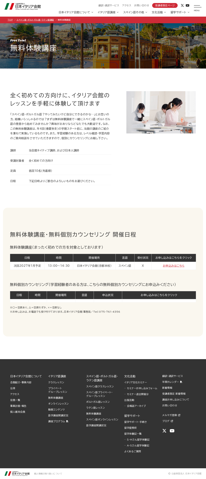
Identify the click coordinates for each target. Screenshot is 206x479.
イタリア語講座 (107, 12)
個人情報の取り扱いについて (48, 474)
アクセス (126, 5)
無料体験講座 (55, 398)
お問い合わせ (141, 5)
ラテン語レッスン (95, 408)
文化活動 (157, 12)
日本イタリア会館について (74, 12)
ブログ (166, 421)
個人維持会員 (17, 412)
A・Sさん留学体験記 (138, 445)
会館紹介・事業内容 (20, 382)
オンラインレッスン (58, 403)
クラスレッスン (56, 382)
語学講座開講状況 (58, 415)
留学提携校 (130, 428)
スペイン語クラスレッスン (100, 386)
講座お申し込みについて (175, 399)
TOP (10, 20)
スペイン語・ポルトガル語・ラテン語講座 (35, 20)
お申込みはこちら (174, 265)
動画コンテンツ (56, 409)
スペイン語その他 (133, 12)
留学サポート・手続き (135, 422)
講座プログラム (56, 421)
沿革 (12, 388)
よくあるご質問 (132, 451)
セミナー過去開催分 (138, 394)
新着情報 (167, 388)
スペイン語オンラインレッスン (102, 419)
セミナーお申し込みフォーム (142, 388)
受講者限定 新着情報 (173, 393)
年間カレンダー (170, 382)
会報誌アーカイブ (136, 406)
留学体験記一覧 (133, 434)
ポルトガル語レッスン (98, 402)
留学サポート (178, 12)
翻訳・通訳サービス (108, 5)
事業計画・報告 (18, 406)
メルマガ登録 (169, 415)
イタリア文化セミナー (135, 382)
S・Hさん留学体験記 (138, 439)
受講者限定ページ (165, 5)
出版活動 (129, 400)
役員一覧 (15, 400)
